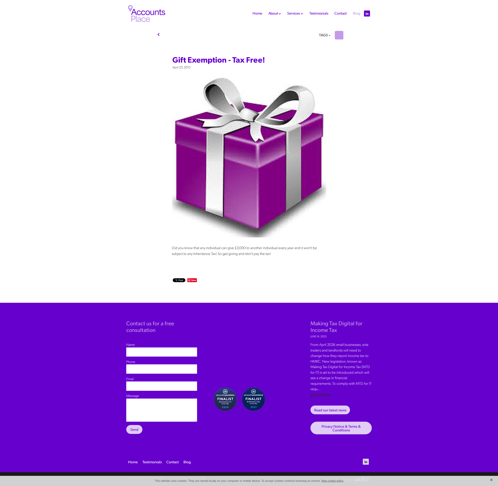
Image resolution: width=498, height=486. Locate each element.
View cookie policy (332, 480)
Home (257, 13)
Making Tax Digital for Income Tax (336, 326)
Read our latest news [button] (330, 409)
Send (134, 429)
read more (320, 395)
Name (130, 344)
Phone (130, 361)
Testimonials (318, 13)
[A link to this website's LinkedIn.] (367, 13)
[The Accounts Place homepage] (152, 13)
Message (132, 395)
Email (130, 378)
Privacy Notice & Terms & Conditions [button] (341, 428)
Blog (356, 13)
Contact (340, 13)
